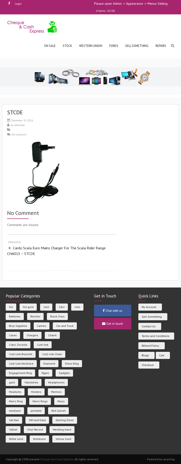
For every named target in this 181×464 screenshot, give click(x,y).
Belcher (35, 316)
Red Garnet (58, 410)
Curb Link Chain (52, 354)
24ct (77, 307)
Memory (56, 392)
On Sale (50, 46)
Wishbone (39, 439)
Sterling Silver (65, 420)
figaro (45, 373)
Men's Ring (16, 401)
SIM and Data (37, 420)
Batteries (15, 316)
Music (61, 401)
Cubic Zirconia (18, 344)
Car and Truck (65, 326)
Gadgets (64, 373)
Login (18, 3)
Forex (113, 46)
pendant (36, 410)
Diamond (49, 363)
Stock (67, 46)
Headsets (15, 392)
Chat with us (113, 310)
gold (12, 382)
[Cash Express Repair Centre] (33, 27)
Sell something (136, 46)
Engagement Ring (20, 373)
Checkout (148, 365)
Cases (13, 335)
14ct (46, 307)
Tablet (13, 429)
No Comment (19, 134)
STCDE (15, 112)
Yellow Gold (63, 439)
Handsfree (31, 382)
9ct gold (28, 307)
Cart (161, 355)
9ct (11, 307)
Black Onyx (57, 316)
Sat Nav (14, 420)
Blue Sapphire (18, 326)
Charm (52, 335)
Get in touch (114, 323)
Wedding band (62, 429)
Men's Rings (40, 401)
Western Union (90, 46)
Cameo (41, 326)
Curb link (42, 344)
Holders (36, 392)
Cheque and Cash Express (56, 459)
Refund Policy (150, 345)
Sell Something (152, 316)
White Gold (16, 439)
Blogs (145, 355)
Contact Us (149, 326)
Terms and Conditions (155, 336)
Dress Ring (72, 363)
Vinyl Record (35, 429)
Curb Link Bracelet (20, 354)
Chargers (32, 335)
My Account (149, 307)
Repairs (161, 46)
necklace (15, 410)
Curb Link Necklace (21, 363)
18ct (62, 307)
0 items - (105, 10)
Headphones (56, 382)
